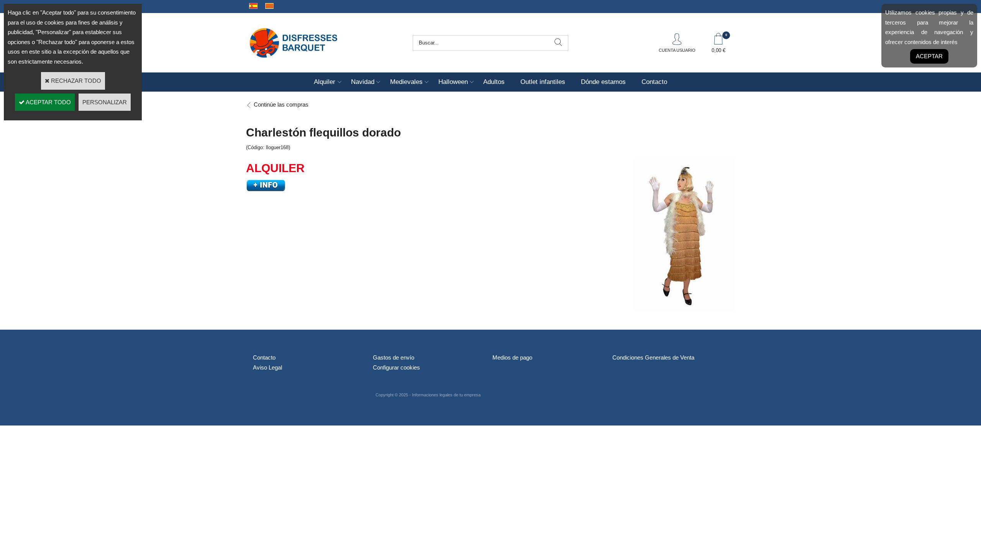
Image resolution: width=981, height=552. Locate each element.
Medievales (406, 81)
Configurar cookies (396, 367)
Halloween (453, 81)
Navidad (362, 81)
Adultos (494, 81)
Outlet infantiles (542, 81)
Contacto (654, 81)
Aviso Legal (267, 367)
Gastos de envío (393, 357)
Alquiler (324, 81)
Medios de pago (512, 357)
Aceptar (929, 56)
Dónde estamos (603, 81)
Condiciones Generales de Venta (653, 357)
